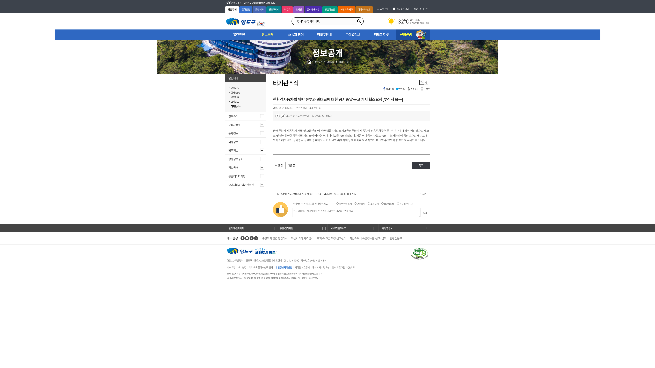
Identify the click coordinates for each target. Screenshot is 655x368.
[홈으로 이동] (241, 21)
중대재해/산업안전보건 (241, 185)
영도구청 (232, 9)
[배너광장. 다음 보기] (256, 238)
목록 (421, 165)
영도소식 (233, 116)
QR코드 (351, 267)
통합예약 (259, 9)
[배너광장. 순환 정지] (247, 238)
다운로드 (277, 116)
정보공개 (233, 167)
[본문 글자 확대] (426, 82)
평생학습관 (330, 9)
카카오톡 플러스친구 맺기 (261, 267)
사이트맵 (231, 267)
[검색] (359, 21)
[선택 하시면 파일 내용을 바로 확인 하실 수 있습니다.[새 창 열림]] (283, 116)
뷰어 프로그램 (338, 267)
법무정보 (233, 150)
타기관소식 (236, 106)
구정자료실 (234, 125)
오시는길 (242, 267)
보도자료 (235, 97)
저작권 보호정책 (302, 267)
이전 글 (279, 165)
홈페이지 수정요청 (320, 267)
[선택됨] (422, 82)
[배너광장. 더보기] (243, 238)
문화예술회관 (313, 9)
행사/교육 (235, 92)
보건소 (287, 9)
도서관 (299, 9)
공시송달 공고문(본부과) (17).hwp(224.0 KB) (309, 115)
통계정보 (233, 133)
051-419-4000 (304, 193)
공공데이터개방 (236, 176)
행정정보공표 (235, 159)
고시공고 (235, 101)
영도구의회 (274, 9)
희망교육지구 (346, 9)
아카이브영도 (364, 9)
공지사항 (235, 88)
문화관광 (246, 9)
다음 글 (291, 165)
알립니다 (233, 78)
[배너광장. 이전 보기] (252, 238)
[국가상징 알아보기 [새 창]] (261, 24)
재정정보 (233, 142)
